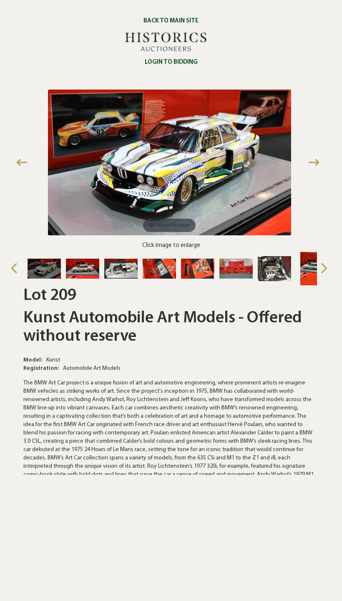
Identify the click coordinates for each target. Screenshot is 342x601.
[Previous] (23, 162)
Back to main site (171, 21)
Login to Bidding (171, 62)
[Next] (315, 162)
